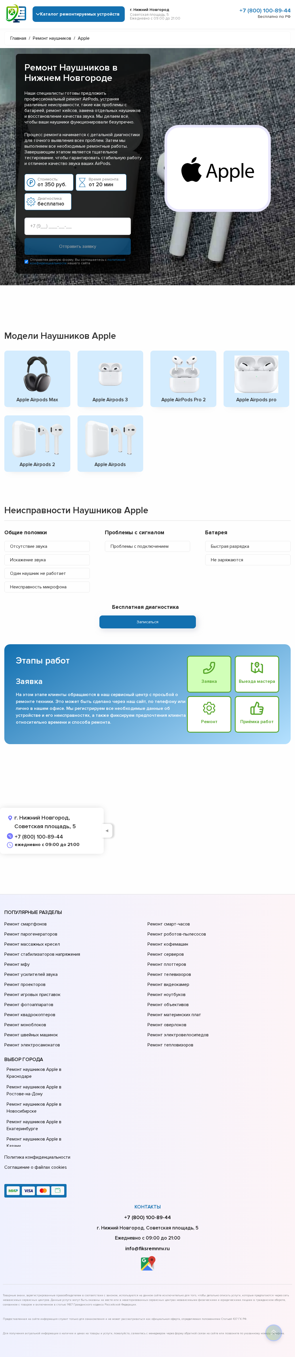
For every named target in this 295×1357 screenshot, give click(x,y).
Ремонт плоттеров (167, 964)
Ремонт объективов (168, 1005)
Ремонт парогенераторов (30, 934)
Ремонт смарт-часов (169, 924)
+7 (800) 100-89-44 (265, 11)
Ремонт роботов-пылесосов (177, 934)
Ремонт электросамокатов (32, 1045)
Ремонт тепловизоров (170, 1045)
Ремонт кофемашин (168, 944)
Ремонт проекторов (25, 984)
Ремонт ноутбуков (167, 994)
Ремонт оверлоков (167, 1025)
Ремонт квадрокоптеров (29, 1015)
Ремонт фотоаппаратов (28, 1005)
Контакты (148, 1207)
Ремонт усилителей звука (31, 974)
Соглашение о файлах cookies (35, 1167)
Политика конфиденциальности (37, 1157)
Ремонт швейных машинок (31, 1035)
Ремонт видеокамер (168, 984)
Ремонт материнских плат (174, 1015)
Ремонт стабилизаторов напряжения (42, 954)
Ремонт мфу (17, 964)
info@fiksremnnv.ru (147, 1248)
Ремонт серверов (166, 954)
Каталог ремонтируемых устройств (80, 14)
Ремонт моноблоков (25, 1025)
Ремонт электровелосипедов (178, 1035)
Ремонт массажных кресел (32, 944)
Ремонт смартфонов (25, 924)
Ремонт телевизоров (169, 974)
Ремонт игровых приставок (32, 994)
